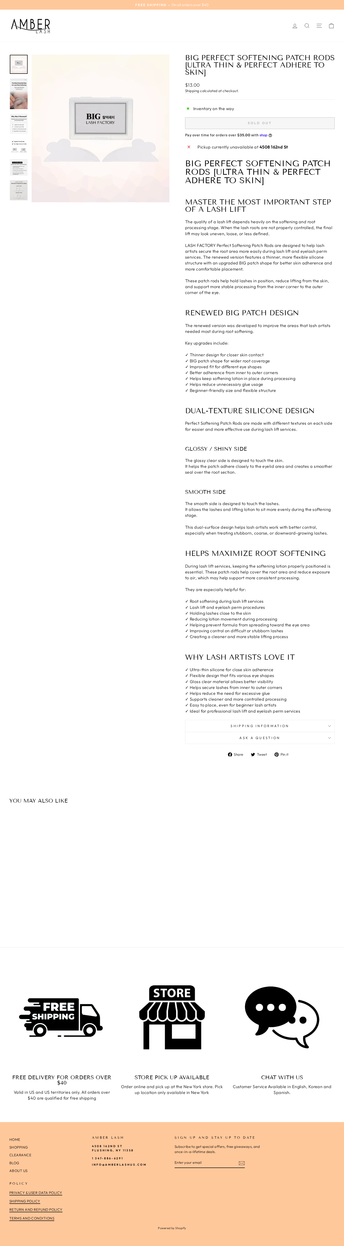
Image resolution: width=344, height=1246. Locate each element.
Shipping (192, 91)
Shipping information (260, 726)
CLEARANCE (20, 1155)
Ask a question (259, 738)
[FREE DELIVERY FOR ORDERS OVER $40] (61, 1017)
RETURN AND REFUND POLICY (35, 1209)
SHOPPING (18, 1147)
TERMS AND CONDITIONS (31, 1218)
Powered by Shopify (172, 1228)
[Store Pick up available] (172, 1017)
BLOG (14, 1163)
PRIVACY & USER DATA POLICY (35, 1192)
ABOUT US (18, 1170)
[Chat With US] (282, 1017)
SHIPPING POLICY (24, 1201)
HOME (14, 1139)
